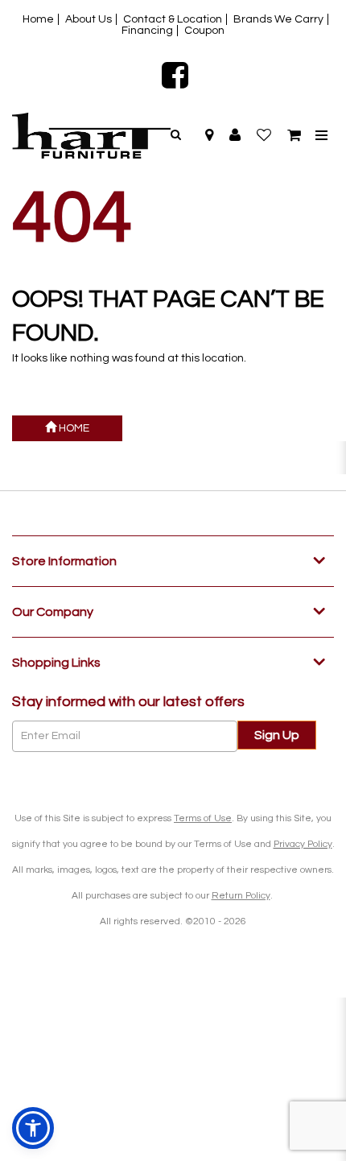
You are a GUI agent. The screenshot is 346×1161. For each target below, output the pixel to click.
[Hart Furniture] (91, 136)
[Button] (321, 135)
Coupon (204, 30)
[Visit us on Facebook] (173, 75)
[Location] (209, 135)
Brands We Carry (278, 19)
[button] (235, 135)
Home (38, 19)
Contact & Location (172, 19)
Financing (147, 30)
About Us (88, 19)
